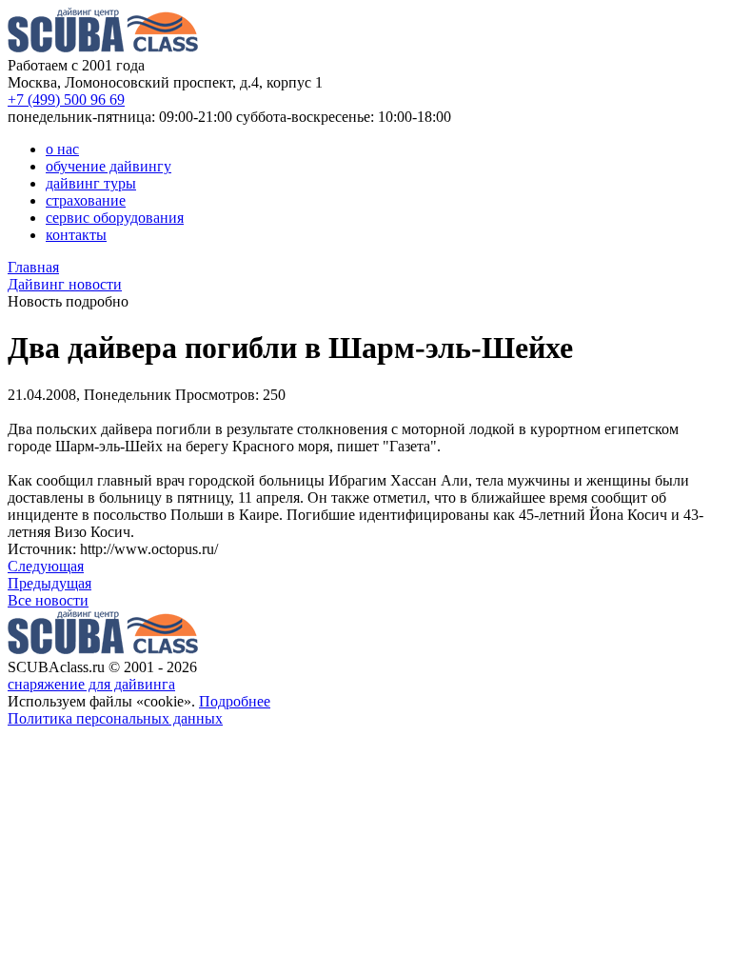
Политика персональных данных (115, 718)
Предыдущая (49, 583)
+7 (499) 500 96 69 (66, 99)
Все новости (48, 600)
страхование (86, 200)
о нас (62, 149)
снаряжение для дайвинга (91, 684)
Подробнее (234, 701)
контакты (76, 235)
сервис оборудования (115, 217)
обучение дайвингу (108, 166)
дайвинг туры (91, 183)
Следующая (46, 566)
